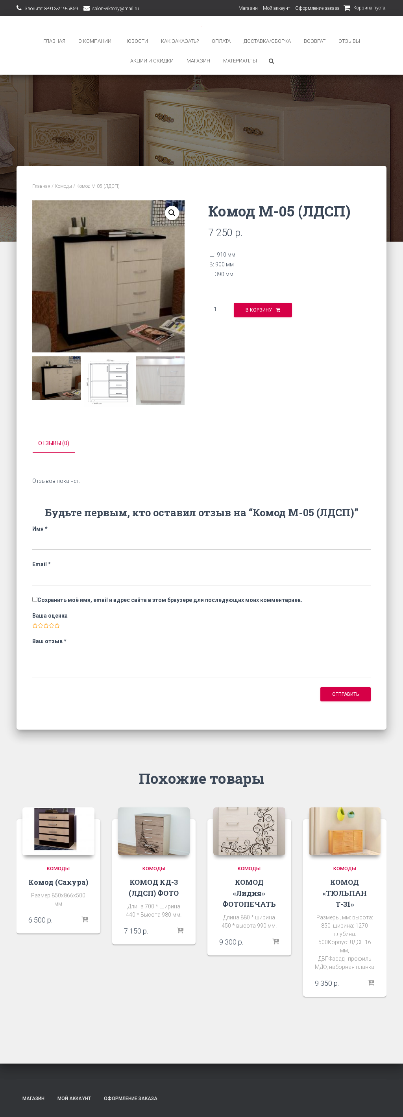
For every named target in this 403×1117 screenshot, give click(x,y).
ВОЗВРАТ (314, 41)
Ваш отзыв (49, 641)
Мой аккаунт (276, 8)
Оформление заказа (317, 8)
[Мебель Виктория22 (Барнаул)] (201, 25)
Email (41, 564)
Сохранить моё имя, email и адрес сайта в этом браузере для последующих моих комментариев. (169, 600)
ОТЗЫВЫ (349, 41)
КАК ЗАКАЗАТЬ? (180, 41)
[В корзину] (85, 920)
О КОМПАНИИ (94, 41)
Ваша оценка (50, 616)
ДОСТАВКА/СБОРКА (267, 41)
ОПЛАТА (221, 41)
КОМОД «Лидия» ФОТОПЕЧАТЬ (249, 893)
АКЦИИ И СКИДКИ (152, 61)
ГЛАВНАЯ (54, 41)
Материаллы (240, 61)
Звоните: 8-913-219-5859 (51, 8)
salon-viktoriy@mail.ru (115, 8)
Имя (40, 529)
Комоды (63, 186)
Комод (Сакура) (58, 882)
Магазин (248, 8)
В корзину (259, 310)
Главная (41, 186)
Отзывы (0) (53, 443)
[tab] (59, 444)
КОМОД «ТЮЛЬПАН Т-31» (345, 893)
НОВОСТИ (136, 41)
